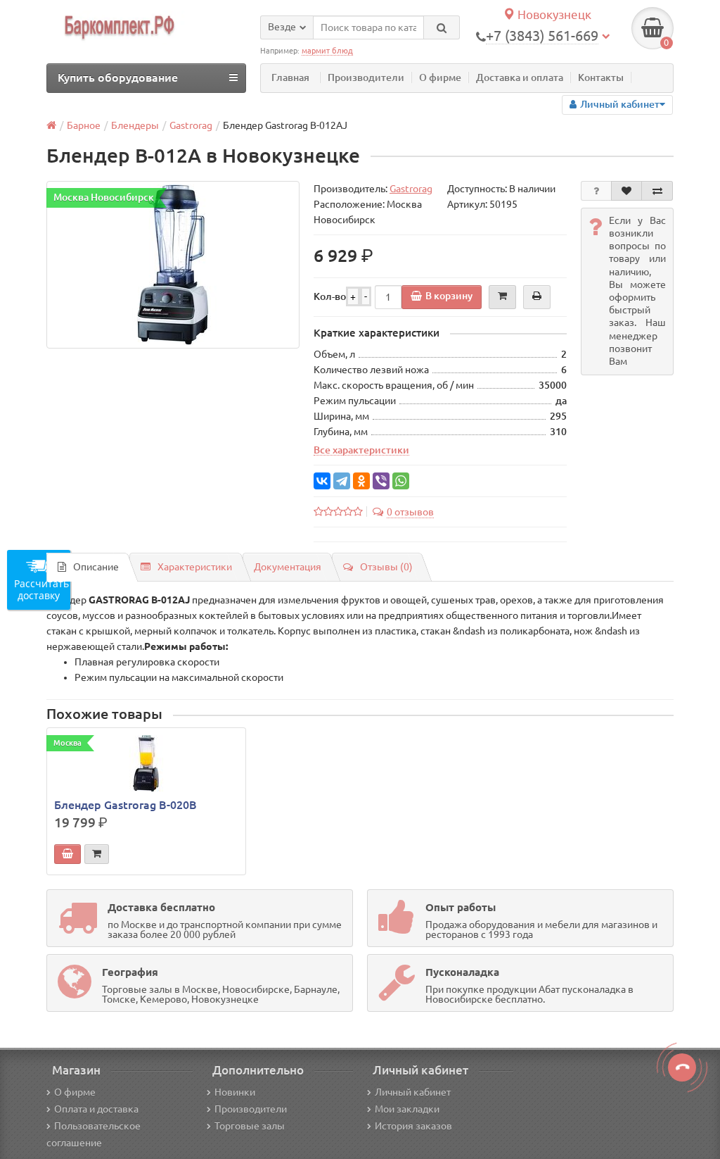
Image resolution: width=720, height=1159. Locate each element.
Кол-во (330, 296)
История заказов (413, 1126)
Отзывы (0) (386, 566)
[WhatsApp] (400, 480)
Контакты (601, 77)
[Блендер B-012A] (173, 265)
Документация (287, 566)
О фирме (440, 77)
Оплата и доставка (96, 1109)
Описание (96, 566)
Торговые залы (249, 1126)
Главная (290, 77)
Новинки (234, 1092)
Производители (366, 77)
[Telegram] (341, 480)
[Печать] (537, 297)
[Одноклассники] (361, 480)
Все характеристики (361, 450)
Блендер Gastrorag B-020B (125, 804)
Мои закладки (407, 1109)
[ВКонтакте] (322, 480)
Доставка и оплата (519, 77)
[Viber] (381, 480)
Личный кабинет (413, 1092)
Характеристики (195, 566)
